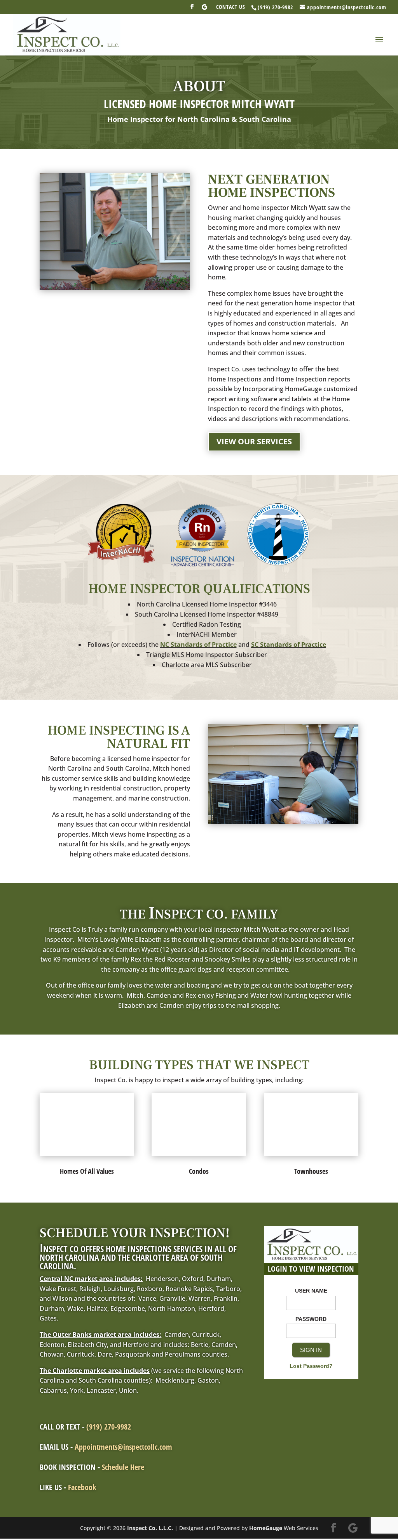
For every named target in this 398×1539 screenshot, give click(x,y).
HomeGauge (265, 1528)
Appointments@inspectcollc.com (123, 1447)
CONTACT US (230, 7)
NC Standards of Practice (198, 644)
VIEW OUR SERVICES (254, 441)
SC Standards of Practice (288, 644)
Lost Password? (311, 1366)
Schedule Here (123, 1467)
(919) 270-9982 (108, 1426)
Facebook (82, 1487)
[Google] (204, 9)
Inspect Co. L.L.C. (150, 1528)
